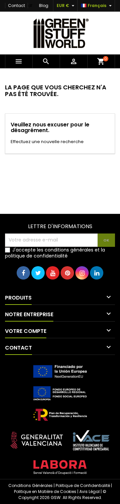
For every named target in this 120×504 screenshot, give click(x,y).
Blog (43, 5)
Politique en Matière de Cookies (45, 491)
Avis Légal (89, 491)
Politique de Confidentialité (83, 485)
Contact (16, 5)
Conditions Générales (30, 485)
